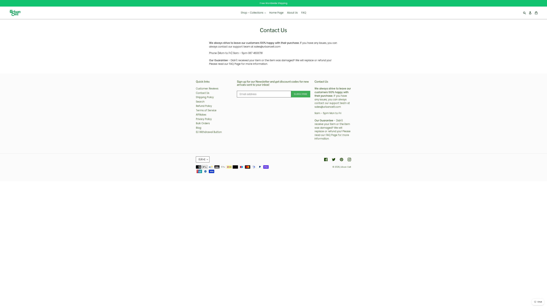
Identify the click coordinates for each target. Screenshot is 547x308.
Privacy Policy (204, 119)
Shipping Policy (205, 97)
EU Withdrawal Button (209, 132)
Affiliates (201, 114)
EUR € (202, 159)
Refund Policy (204, 106)
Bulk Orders (203, 123)
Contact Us (202, 93)
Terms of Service (206, 110)
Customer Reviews (207, 88)
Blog (198, 127)
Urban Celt (345, 167)
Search (200, 101)
